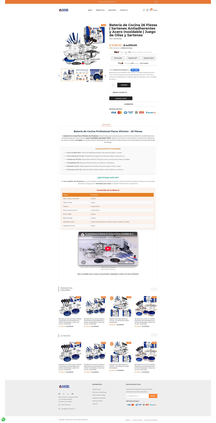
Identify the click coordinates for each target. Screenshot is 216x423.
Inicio (90, 10)
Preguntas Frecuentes (98, 398)
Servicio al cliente (137, 420)
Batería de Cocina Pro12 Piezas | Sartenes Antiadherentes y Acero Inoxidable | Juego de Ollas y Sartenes (70, 321)
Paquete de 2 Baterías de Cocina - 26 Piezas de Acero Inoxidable (119, 320)
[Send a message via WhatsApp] (3, 419)
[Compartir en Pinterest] (139, 104)
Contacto (124, 10)
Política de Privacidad (98, 395)
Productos (100, 10)
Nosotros (112, 10)
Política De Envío (97, 401)
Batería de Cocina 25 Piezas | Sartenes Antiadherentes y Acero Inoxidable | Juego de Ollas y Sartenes (94, 321)
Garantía (94, 404)
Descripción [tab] (106, 124)
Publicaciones (96, 389)
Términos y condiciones (151, 420)
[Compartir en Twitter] (137, 104)
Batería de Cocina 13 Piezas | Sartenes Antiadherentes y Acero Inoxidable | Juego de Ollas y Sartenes (145, 321)
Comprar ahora (121, 98)
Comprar (124, 85)
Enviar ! (153, 396)
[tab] (113, 123)
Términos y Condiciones (99, 392)
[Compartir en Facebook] (134, 104)
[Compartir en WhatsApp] (142, 104)
